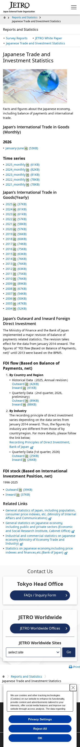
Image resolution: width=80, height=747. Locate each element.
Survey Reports (17, 38)
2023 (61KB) (16, 214)
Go (69, 652)
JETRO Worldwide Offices (40, 628)
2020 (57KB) (16, 229)
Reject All (40, 728)
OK (40, 738)
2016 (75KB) (16, 249)
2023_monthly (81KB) (22, 175)
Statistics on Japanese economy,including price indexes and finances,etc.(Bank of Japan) (39, 550)
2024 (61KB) (16, 209)
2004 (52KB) (16, 308)
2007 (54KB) (16, 293)
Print (76, 667)
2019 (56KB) (16, 234)
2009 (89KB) (16, 283)
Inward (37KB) (18, 494)
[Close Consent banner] (73, 687)
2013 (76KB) (16, 264)
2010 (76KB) (16, 279)
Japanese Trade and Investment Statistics (35, 43)
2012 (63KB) (16, 269)
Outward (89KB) (25, 400)
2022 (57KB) (16, 219)
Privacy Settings (40, 719)
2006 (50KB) (16, 298)
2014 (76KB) (16, 259)
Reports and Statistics (25, 17)
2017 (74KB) (16, 244)
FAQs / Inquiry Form (40, 595)
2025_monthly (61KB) (22, 165)
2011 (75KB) (16, 274)
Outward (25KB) (25, 456)
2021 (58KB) (16, 224)
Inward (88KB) (24, 404)
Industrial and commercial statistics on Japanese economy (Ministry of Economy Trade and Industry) (40, 539)
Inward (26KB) (24, 460)
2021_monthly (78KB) (22, 184)
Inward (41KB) (24, 388)
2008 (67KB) (16, 289)
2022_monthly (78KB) (22, 179)
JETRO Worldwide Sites (40, 642)
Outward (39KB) (19, 490)
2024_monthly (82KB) (22, 169)
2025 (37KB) (16, 204)
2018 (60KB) (16, 239)
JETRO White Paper (48, 38)
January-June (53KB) (22, 148)
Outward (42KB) (25, 384)
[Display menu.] (74, 7)
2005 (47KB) (16, 303)
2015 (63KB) (16, 254)
